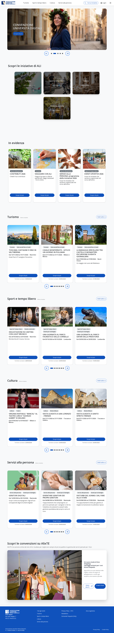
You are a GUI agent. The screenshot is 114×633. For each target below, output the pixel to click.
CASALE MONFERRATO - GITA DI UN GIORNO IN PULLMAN (56, 251)
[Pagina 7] (63, 286)
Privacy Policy (96, 629)
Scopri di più (18, 37)
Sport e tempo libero (21, 298)
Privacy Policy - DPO (67, 611)
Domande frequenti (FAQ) (68, 616)
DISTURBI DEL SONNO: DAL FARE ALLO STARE (91, 497)
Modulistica (64, 613)
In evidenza (16, 143)
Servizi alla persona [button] (64, 3)
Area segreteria (90, 611)
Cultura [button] (52, 3)
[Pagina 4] (57, 286)
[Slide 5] (62, 53)
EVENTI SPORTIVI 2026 (93, 174)
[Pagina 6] (61, 286)
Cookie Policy (105, 629)
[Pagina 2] (54, 286)
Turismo (13, 217)
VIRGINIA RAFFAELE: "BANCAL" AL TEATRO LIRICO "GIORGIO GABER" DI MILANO (23, 416)
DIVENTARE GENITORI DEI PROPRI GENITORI (54, 497)
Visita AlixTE (87, 586)
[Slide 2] (53, 53)
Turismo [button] (26, 3)
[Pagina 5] (59, 286)
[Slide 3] (57, 53)
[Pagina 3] (56, 286)
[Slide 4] (60, 53)
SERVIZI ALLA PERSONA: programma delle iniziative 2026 (69, 176)
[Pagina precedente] (47, 286)
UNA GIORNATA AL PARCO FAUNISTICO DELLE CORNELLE (56, 335)
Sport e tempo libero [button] (39, 3)
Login (104, 3)
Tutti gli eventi (41, 611)
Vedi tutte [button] (100, 217)
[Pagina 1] (51, 286)
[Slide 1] (51, 53)
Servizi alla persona (20, 462)
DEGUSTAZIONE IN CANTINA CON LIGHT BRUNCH (21, 333)
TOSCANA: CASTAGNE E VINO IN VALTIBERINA (22, 251)
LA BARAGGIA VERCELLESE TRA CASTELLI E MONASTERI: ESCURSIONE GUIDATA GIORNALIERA (90, 253)
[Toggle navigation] (110, 3)
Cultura (12, 380)
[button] (28, 83)
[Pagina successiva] (67, 286)
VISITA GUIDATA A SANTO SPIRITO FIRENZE (88, 415)
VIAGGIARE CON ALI (43, 174)
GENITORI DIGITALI (17, 496)
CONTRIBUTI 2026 (17, 174)
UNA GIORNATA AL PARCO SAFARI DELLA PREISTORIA (88, 335)
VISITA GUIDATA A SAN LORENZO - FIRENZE (57, 415)
